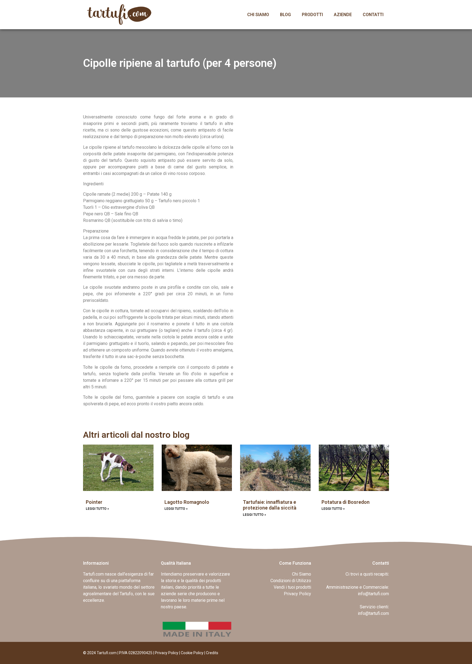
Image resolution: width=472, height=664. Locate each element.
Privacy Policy (166, 653)
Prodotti (312, 14)
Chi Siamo (258, 14)
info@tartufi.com (373, 593)
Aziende (343, 14)
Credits (212, 653)
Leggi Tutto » (97, 509)
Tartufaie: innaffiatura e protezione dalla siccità (269, 505)
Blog (285, 14)
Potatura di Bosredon (345, 502)
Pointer (94, 502)
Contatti (373, 14)
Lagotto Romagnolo (186, 502)
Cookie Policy (192, 653)
